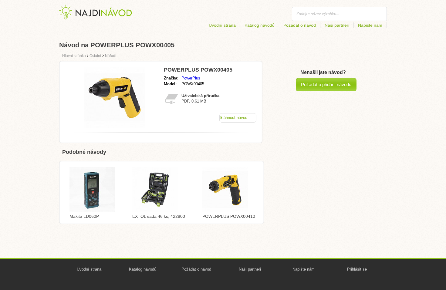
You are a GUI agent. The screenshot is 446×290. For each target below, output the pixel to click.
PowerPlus (190, 78)
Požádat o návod (299, 25)
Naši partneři (337, 25)
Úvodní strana (222, 25)
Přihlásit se (357, 269)
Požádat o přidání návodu (326, 84)
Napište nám (370, 25)
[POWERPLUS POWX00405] (114, 126)
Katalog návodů (260, 25)
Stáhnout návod (233, 117)
